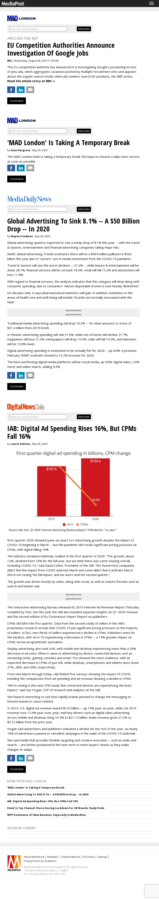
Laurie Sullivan (20, 444)
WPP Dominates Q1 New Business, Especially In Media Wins (46, 815)
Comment (16, 101)
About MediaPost (34, 857)
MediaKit (52, 857)
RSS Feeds (89, 857)
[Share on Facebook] (11, 89)
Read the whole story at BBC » (31, 81)
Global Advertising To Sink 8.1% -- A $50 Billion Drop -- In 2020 (47, 794)
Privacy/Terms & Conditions (40, 861)
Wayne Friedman (22, 236)
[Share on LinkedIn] (21, 89)
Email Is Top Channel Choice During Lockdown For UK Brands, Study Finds (55, 808)
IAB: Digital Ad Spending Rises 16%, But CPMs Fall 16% (42, 801)
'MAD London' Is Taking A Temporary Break (35, 787)
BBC (9, 60)
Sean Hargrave (20, 150)
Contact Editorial (70, 857)
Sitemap (102, 857)
